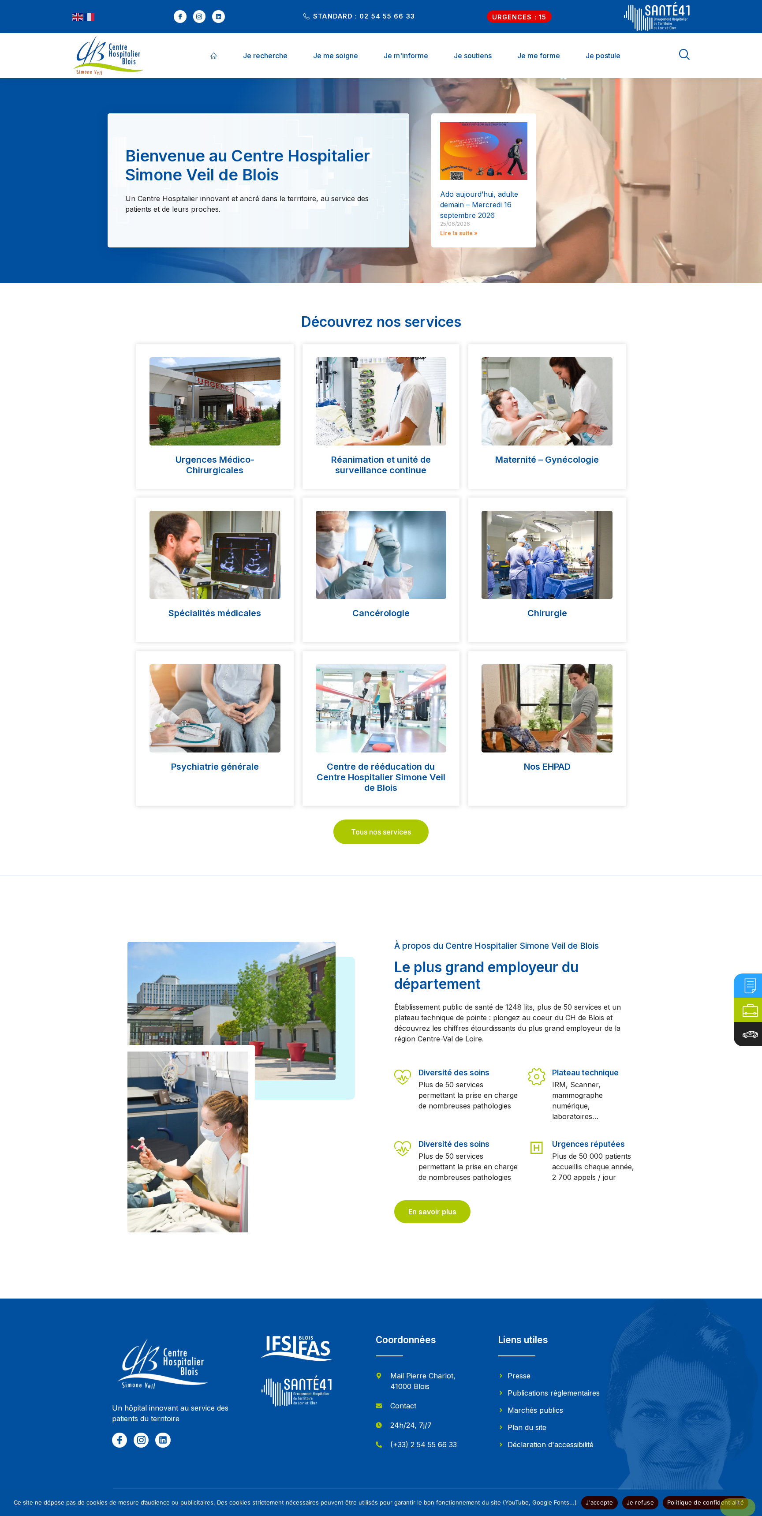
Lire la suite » (459, 233)
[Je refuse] (737, 1507)
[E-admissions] (750, 985)
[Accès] (750, 1034)
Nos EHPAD (547, 766)
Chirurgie (547, 613)
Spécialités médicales (214, 613)
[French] (89, 16)
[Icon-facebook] (180, 16)
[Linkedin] (218, 16)
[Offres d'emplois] (750, 1010)
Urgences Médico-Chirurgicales (215, 464)
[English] (78, 16)
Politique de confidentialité (705, 1502)
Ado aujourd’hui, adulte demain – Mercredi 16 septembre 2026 (479, 205)
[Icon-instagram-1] (199, 16)
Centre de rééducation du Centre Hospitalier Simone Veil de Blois (381, 777)
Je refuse (640, 1502)
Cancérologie (381, 613)
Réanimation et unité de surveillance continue (381, 464)
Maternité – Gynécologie (547, 459)
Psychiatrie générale (215, 766)
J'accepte (599, 1502)
